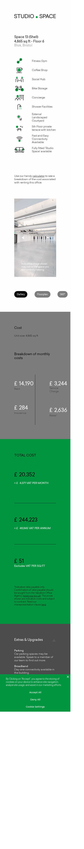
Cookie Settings (35, 706)
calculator (39, 176)
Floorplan (42, 294)
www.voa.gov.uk (31, 596)
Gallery (21, 294)
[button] (20, 238)
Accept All (35, 692)
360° (62, 294)
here (43, 605)
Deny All (35, 699)
